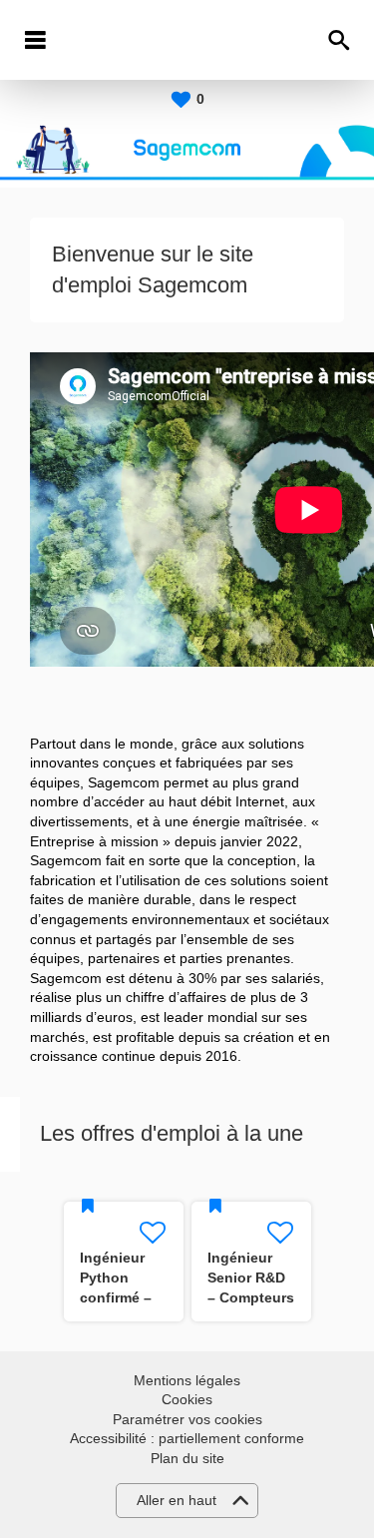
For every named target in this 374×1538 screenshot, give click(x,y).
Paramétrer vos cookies (187, 1419)
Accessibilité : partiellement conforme (187, 1438)
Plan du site (187, 1458)
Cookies (187, 1399)
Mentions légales (187, 1380)
